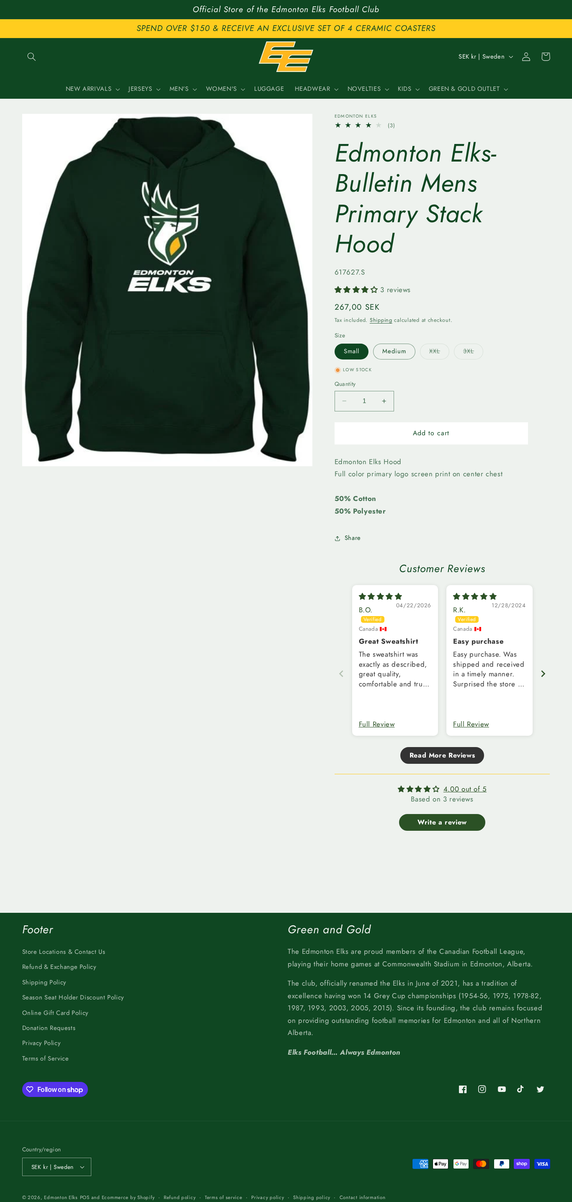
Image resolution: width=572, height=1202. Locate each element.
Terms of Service (45, 1058)
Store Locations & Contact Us (64, 951)
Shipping (381, 320)
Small (351, 351)
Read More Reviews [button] (442, 755)
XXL (439, 353)
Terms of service (223, 1197)
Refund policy (180, 1197)
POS (85, 1197)
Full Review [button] (377, 724)
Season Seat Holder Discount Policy (73, 997)
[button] (31, 56)
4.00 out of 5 (465, 789)
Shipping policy (311, 1197)
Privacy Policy (41, 1043)
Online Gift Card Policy (55, 1012)
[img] (380, 596)
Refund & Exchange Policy (59, 966)
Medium (394, 351)
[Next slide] (543, 673)
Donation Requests (49, 1027)
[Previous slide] (341, 673)
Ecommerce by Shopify (128, 1197)
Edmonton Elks (61, 1197)
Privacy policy (267, 1197)
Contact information (363, 1197)
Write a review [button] (442, 822)
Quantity (345, 384)
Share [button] (353, 537)
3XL (473, 353)
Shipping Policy (44, 982)
